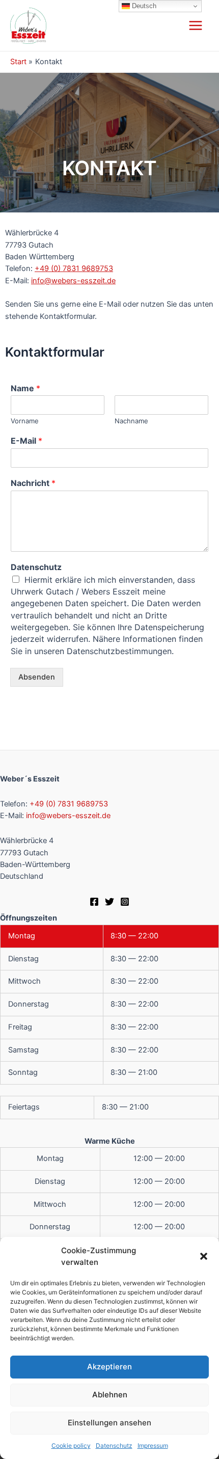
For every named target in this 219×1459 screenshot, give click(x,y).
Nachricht (33, 483)
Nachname (131, 421)
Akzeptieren (109, 1366)
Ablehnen (109, 1394)
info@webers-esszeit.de (73, 280)
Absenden (36, 677)
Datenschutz (114, 1445)
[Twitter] (109, 901)
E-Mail (26, 441)
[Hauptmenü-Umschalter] (195, 25)
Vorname (25, 421)
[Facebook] (94, 901)
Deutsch (143, 6)
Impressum (153, 1445)
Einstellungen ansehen (109, 1422)
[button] (204, 1256)
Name (25, 388)
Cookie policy (71, 1445)
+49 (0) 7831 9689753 (74, 268)
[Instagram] (124, 901)
